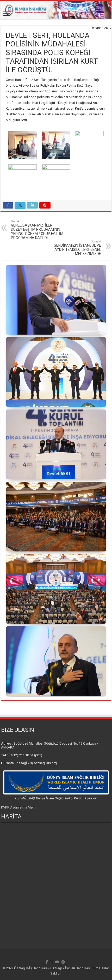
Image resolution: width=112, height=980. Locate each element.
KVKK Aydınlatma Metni (18, 807)
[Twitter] (51, 962)
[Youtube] (57, 962)
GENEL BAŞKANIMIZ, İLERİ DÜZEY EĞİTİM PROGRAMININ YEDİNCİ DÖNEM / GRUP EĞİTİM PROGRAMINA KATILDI (37, 230)
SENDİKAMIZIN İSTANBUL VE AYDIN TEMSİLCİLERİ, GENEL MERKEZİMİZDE (77, 248)
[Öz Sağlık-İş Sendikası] (56, 10)
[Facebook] (46, 962)
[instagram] (63, 962)
